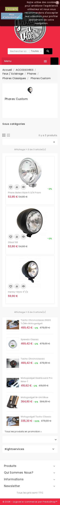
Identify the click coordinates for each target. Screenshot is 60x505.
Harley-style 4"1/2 (18, 291)
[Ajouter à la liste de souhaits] (11, 187)
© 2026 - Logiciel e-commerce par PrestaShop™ (30, 501)
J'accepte (11, 9)
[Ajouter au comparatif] (17, 187)
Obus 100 (13, 242)
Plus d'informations (12, 16)
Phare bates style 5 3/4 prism (24, 192)
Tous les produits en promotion (23, 431)
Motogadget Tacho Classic (36, 416)
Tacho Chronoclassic (33, 358)
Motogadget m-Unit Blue (34, 397)
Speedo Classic (30, 339)
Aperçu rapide (23, 187)
